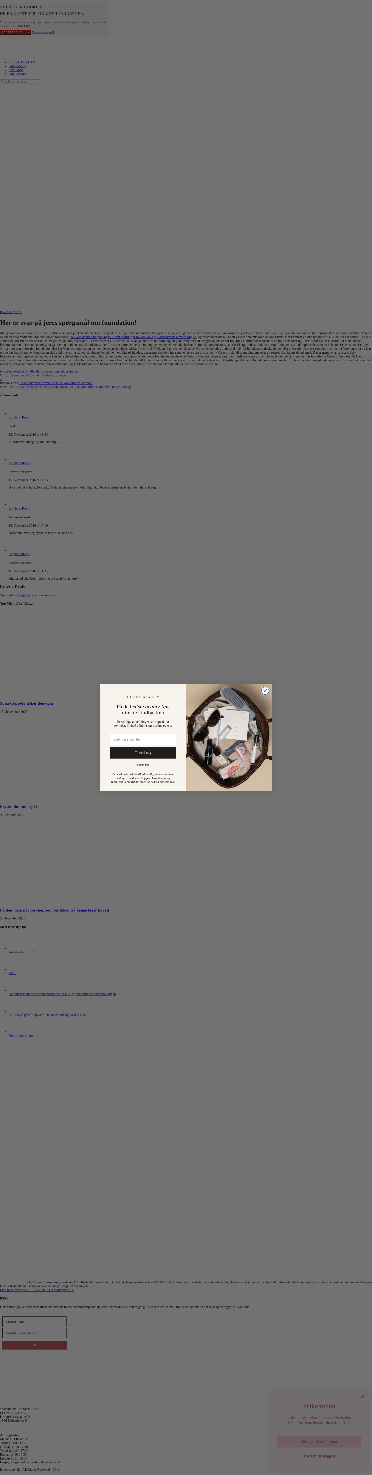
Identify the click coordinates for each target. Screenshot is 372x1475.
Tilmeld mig (143, 752)
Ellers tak (143, 765)
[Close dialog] (265, 691)
